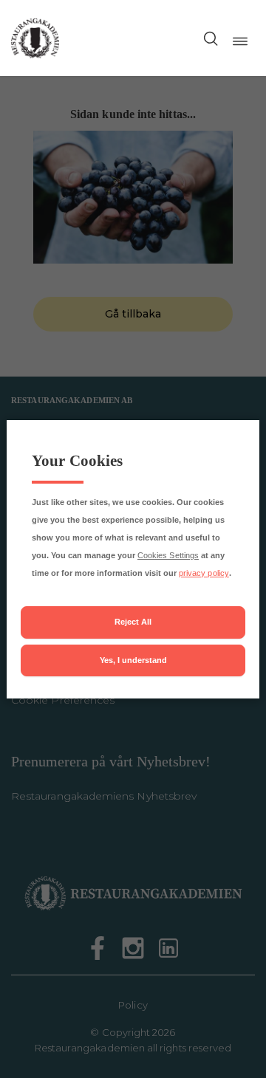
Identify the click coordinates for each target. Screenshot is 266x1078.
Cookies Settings (168, 555)
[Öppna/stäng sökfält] (210, 38)
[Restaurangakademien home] (35, 38)
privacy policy (204, 573)
